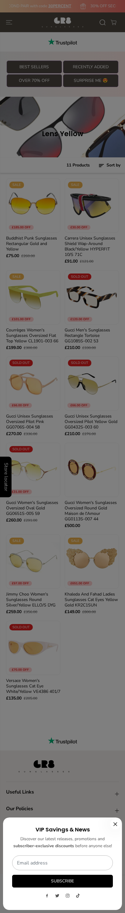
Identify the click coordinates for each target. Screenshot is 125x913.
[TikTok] (78, 896)
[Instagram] (67, 896)
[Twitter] (57, 896)
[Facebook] (47, 896)
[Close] (115, 824)
